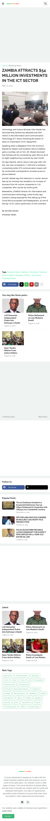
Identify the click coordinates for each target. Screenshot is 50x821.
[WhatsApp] (26, 284)
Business (24, 272)
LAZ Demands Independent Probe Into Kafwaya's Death (12, 319)
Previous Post (9, 417)
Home (4, 65)
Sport (16, 702)
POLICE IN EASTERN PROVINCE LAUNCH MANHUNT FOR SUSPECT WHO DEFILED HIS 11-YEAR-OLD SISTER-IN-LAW (31, 533)
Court (6, 680)
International (8, 698)
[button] (3, 4)
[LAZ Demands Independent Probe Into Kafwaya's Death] (13, 306)
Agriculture (8, 676)
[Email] (36, 284)
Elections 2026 (9, 684)
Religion (38, 698)
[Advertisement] (25, 34)
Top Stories (36, 275)
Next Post (42, 417)
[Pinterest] (31, 284)
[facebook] (22, 802)
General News (8, 275)
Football (7, 693)
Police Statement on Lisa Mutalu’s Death (36, 318)
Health (43, 693)
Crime (22, 680)
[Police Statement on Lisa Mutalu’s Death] (37, 306)
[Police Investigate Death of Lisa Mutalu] (37, 646)
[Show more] (41, 284)
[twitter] (36, 487)
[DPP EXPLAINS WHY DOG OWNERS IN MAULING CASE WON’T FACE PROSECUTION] (8, 520)
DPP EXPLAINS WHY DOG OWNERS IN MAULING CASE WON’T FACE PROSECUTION (31, 519)
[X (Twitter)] (21, 284)
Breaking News (15, 65)
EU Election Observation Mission (16, 689)
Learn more (7, 811)
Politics (27, 275)
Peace (19, 698)
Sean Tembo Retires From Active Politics (10, 350)
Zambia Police (34, 707)
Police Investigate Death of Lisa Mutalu (35, 656)
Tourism (37, 702)
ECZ (30, 680)
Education (33, 272)
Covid (14, 680)
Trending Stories (9, 278)
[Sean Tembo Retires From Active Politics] (13, 338)
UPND (22, 707)
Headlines (19, 275)
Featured (43, 272)
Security (7, 702)
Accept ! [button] (8, 816)
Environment (24, 684)
